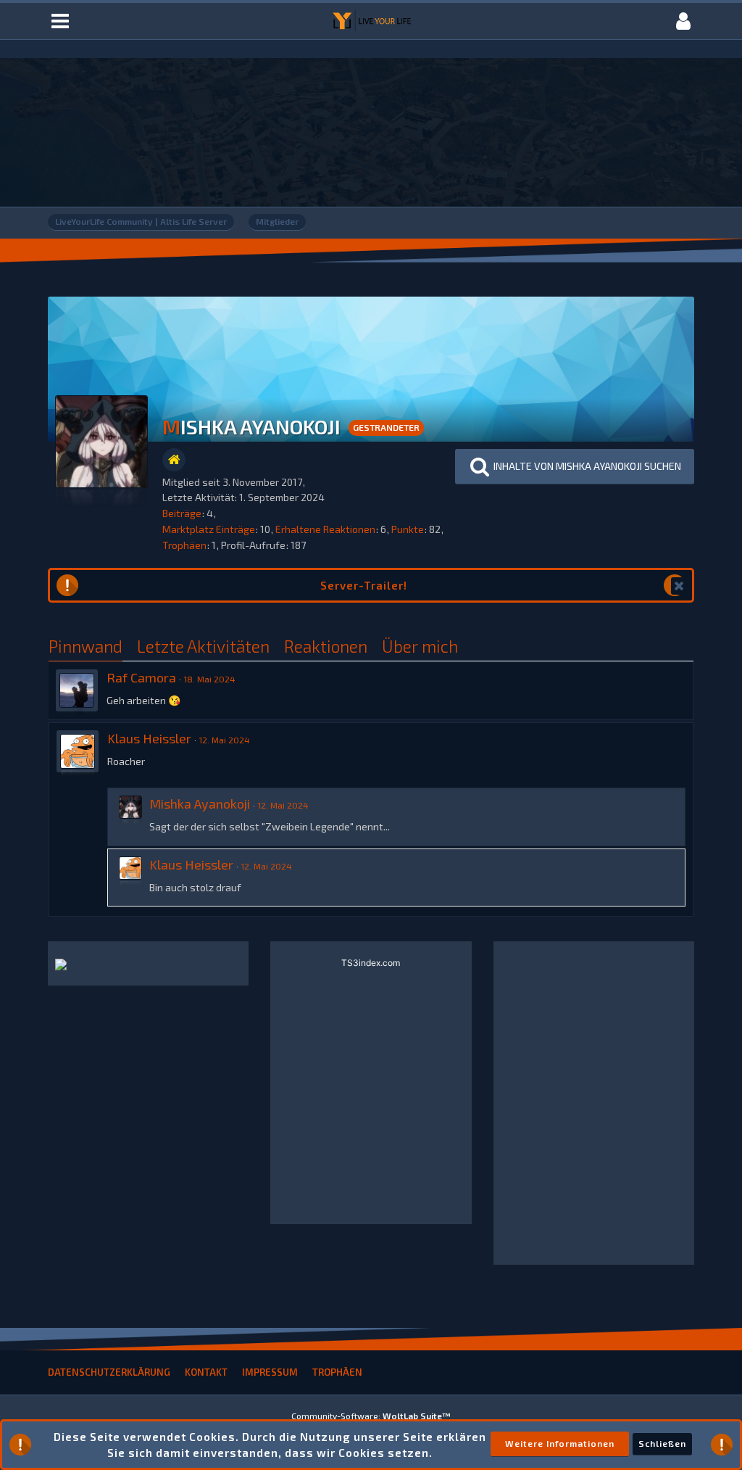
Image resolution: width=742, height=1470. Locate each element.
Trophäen (184, 545)
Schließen (662, 1443)
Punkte (407, 529)
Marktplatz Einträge (208, 529)
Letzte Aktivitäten (203, 646)
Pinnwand (85, 646)
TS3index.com (370, 962)
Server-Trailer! (363, 585)
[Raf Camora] (77, 690)
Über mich (420, 646)
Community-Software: (371, 1416)
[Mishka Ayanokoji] (130, 817)
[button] (574, 466)
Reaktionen (325, 646)
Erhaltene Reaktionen (325, 529)
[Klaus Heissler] (78, 751)
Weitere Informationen (559, 1443)
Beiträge (181, 513)
